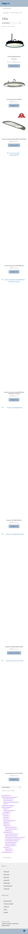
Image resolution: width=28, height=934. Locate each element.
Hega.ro (5, 3)
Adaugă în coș (14, 105)
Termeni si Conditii (8, 903)
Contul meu (4, 931)
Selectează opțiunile (14, 653)
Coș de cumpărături (21, 930)
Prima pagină (6, 12)
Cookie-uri (6, 906)
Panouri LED (7, 883)
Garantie (6, 912)
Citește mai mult (14, 66)
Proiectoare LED (8, 886)
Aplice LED (6, 871)
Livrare (5, 909)
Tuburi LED (6, 888)
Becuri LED (6, 874)
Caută (14, 931)
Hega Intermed (7, 901)
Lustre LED (6, 880)
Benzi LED (6, 877)
